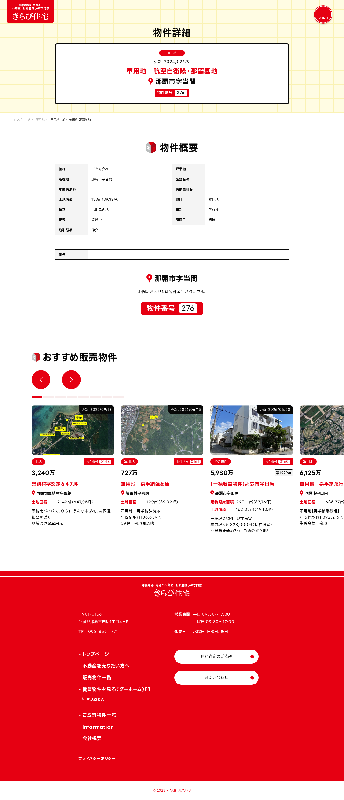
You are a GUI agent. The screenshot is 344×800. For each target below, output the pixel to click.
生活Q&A (95, 700)
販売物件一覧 (97, 677)
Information (98, 727)
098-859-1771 (103, 632)
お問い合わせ (216, 677)
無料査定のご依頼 (216, 656)
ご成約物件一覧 (99, 715)
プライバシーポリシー (97, 759)
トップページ (22, 119)
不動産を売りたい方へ (106, 666)
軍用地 (40, 119)
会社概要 (92, 738)
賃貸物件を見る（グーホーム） (113, 689)
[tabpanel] (162, 468)
